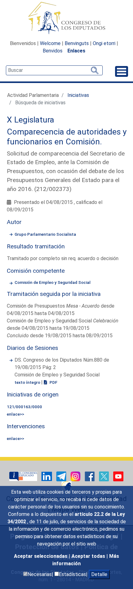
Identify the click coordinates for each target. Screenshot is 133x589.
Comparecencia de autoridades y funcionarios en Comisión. (67, 136)
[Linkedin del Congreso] (47, 476)
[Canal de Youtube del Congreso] (118, 476)
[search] (54, 70)
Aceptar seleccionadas (41, 556)
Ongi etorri (104, 43)
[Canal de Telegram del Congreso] (62, 476)
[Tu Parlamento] (24, 476)
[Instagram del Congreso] (76, 476)
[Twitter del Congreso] (104, 476)
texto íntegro (28, 382)
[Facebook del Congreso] (90, 476)
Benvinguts (77, 43)
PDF (53, 382)
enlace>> (15, 414)
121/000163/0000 (24, 406)
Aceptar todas (88, 556)
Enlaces (76, 51)
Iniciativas (78, 95)
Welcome (50, 43)
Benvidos (52, 51)
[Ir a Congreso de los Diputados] (66, 18)
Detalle (99, 574)
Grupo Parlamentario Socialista (45, 234)
